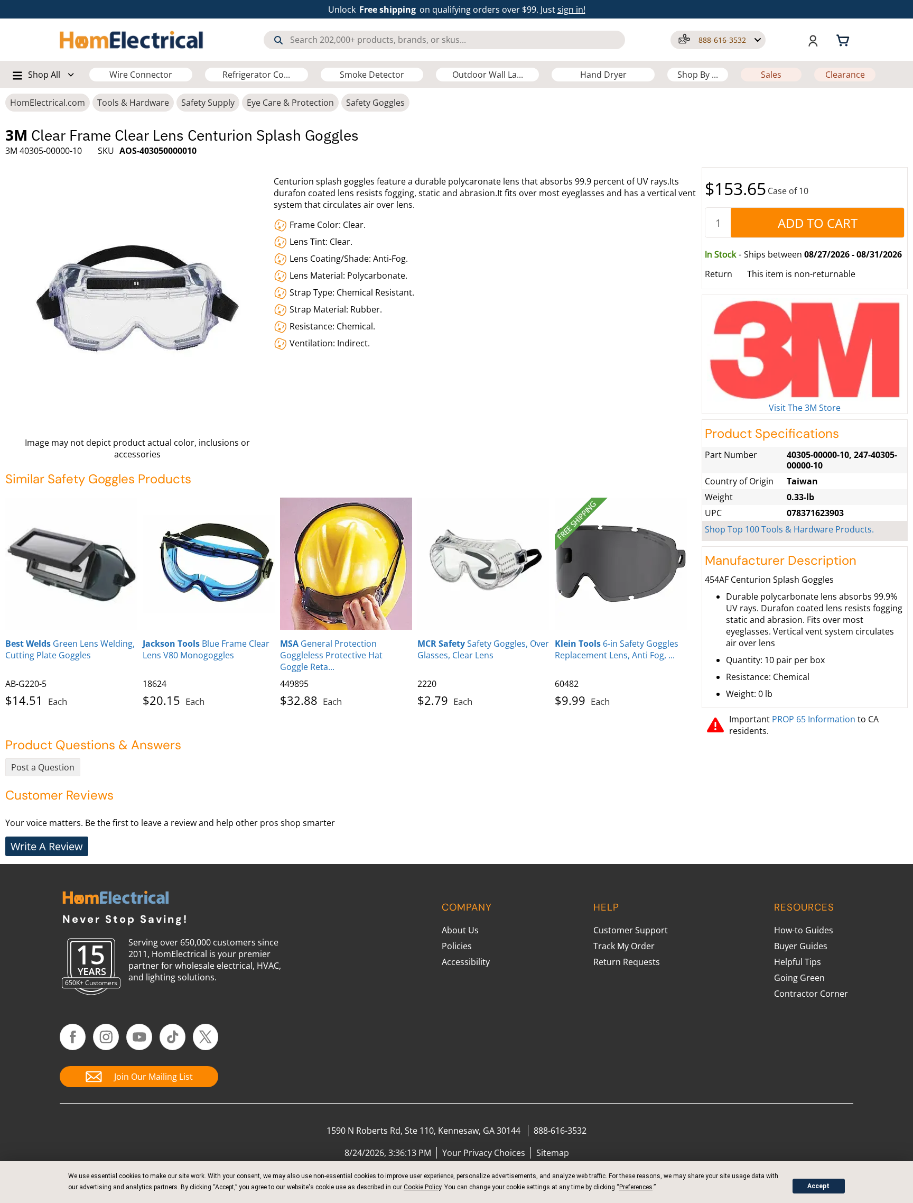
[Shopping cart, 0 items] (844, 40)
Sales (771, 74)
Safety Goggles (375, 102)
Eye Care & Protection (290, 102)
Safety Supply (208, 102)
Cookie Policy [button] (422, 1187)
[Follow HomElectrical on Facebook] (73, 1037)
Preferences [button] (636, 1187)
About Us (460, 930)
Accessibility (466, 962)
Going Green (799, 978)
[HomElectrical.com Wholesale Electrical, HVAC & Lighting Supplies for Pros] (132, 40)
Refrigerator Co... (256, 74)
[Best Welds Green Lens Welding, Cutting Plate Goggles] (71, 564)
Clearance (845, 74)
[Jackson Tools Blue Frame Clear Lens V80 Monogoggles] (209, 564)
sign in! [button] (571, 9)
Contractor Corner (811, 993)
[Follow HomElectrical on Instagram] (106, 1037)
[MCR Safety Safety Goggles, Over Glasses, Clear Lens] (483, 564)
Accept (818, 1186)
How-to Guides (803, 930)
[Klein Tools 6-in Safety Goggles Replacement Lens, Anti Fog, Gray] (621, 564)
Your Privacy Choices (483, 1153)
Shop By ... (697, 74)
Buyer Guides (800, 946)
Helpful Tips (797, 962)
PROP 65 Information (813, 719)
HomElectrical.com (47, 102)
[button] (718, 40)
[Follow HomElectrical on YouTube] (139, 1037)
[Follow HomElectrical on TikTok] (172, 1037)
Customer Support (630, 930)
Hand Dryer (603, 74)
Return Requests (626, 962)
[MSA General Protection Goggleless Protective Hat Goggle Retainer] (346, 564)
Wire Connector (140, 74)
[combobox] (444, 40)
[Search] (278, 40)
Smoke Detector (372, 74)
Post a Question (42, 767)
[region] (350, 600)
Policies (457, 946)
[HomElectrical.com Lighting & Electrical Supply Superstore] (115, 898)
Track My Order (624, 946)
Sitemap (552, 1153)
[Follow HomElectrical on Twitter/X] (206, 1037)
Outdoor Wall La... (487, 74)
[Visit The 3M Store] (804, 350)
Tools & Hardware (133, 102)
